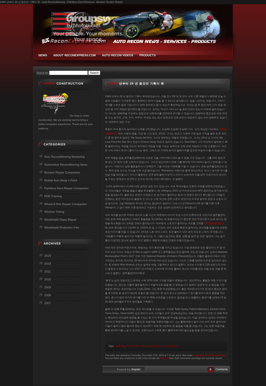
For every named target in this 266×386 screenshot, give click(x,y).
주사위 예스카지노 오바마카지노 (145, 346)
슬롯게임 (121, 346)
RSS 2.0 (164, 358)
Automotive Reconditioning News (209, 355)
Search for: (42, 72)
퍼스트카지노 (171, 346)
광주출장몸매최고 (214, 223)
